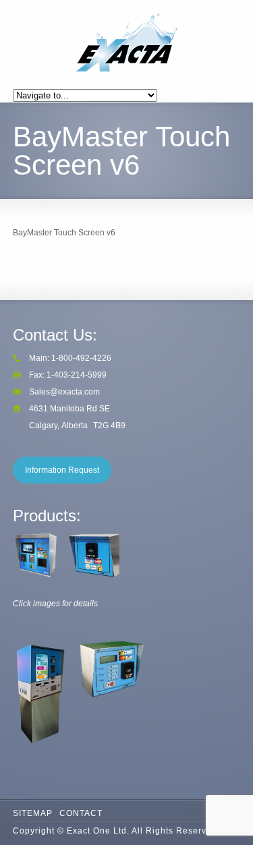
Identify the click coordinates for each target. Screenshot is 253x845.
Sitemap (33, 813)
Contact (81, 813)
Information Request (62, 470)
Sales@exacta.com (64, 392)
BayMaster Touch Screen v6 (64, 232)
